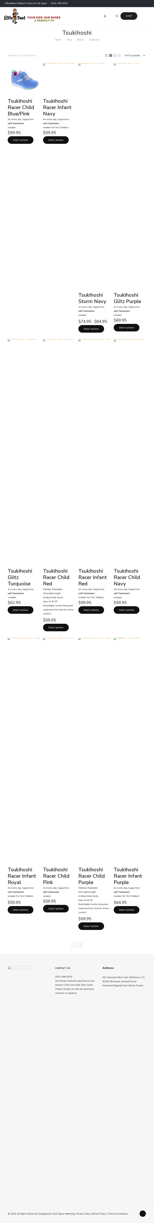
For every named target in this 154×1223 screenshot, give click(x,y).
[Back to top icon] (143, 1213)
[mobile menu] (80, 16)
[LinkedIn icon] (136, 3)
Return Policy (99, 1213)
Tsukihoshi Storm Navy (92, 298)
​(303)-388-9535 (59, 3)
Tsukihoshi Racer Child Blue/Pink (21, 107)
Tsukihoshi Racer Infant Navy (57, 107)
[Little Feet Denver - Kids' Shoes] (32, 16)
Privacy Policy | (84, 1213)
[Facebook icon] (129, 3)
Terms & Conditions (118, 1213)
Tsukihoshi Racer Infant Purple (128, 876)
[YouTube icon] (132, 3)
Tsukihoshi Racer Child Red (56, 577)
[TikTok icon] (147, 3)
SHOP (129, 16)
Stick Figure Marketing (63, 1213)
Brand (80, 39)
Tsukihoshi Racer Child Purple (91, 876)
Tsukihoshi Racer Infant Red (92, 577)
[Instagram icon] (140, 3)
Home (58, 39)
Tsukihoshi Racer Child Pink (56, 876)
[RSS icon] (144, 3)
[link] (106, 55)
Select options (20, 140)
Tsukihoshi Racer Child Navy (127, 577)
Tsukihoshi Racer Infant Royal (22, 876)
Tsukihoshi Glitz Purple (127, 298)
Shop (69, 39)
